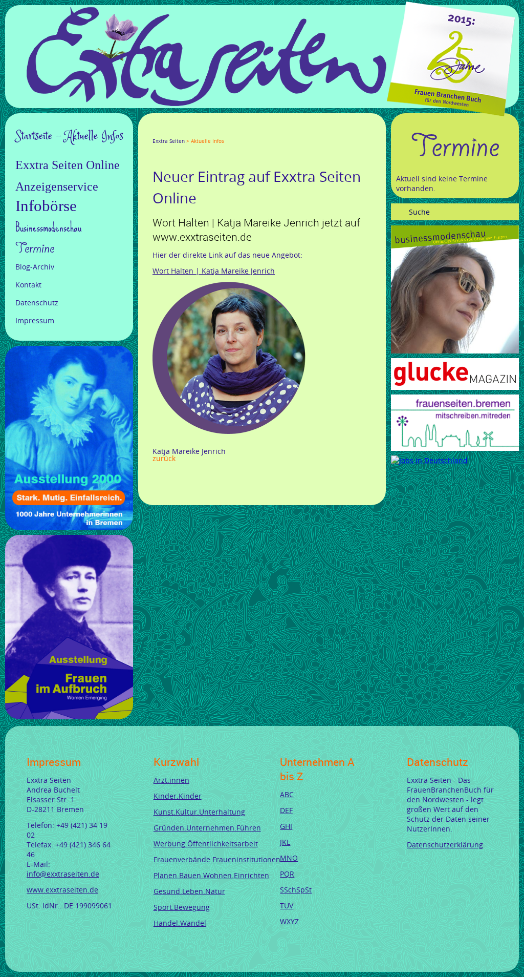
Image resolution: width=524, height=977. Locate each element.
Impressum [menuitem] (34, 320)
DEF (286, 810)
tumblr (230, 132)
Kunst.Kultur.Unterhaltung (199, 812)
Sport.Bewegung (182, 907)
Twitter (169, 132)
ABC (287, 794)
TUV (286, 905)
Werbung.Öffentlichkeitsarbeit (206, 843)
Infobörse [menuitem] (46, 206)
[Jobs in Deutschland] (429, 460)
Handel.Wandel (180, 923)
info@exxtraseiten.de (63, 874)
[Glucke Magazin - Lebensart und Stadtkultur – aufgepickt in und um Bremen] (455, 387)
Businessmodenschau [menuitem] (48, 227)
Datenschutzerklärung (445, 844)
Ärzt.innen (171, 780)
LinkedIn (193, 132)
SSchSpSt (296, 890)
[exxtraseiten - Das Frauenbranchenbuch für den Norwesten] (206, 103)
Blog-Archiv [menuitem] (34, 267)
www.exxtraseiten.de (62, 890)
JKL (285, 842)
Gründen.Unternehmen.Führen (207, 828)
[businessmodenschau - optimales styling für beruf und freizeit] (455, 351)
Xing (206, 132)
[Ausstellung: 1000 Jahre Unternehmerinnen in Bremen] (69, 527)
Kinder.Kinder (178, 796)
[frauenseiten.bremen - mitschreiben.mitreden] (455, 448)
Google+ (181, 132)
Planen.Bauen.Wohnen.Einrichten (211, 875)
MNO (289, 858)
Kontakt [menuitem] (28, 284)
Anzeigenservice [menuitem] (56, 186)
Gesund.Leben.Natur (189, 891)
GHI (286, 826)
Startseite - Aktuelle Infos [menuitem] (69, 136)
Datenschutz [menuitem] (36, 302)
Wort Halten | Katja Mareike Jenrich (213, 271)
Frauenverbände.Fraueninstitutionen (217, 859)
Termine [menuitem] (34, 248)
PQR (287, 874)
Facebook (156, 132)
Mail (218, 132)
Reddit (242, 132)
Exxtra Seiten (168, 141)
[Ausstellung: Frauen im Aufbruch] (69, 716)
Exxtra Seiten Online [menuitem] (67, 165)
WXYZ (289, 921)
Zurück (164, 458)
